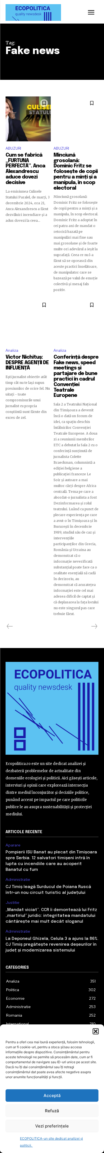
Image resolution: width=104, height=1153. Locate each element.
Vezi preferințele (52, 1126)
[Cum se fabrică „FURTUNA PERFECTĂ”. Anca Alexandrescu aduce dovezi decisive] (28, 119)
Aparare (13, 845)
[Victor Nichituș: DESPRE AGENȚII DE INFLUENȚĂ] (28, 320)
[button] (95, 1031)
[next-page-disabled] (94, 626)
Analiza (12, 350)
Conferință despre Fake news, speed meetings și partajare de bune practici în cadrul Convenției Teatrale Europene (76, 376)
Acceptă (52, 1095)
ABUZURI (13, 148)
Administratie (18, 879)
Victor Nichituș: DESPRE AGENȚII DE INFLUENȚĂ (27, 363)
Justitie (12, 902)
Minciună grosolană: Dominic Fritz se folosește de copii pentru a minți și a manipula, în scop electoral (76, 172)
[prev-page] (10, 626)
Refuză (52, 1110)
